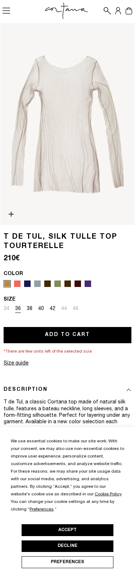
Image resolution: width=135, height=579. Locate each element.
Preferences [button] (42, 509)
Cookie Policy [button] (108, 494)
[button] (105, 10)
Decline (67, 546)
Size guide (16, 363)
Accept (67, 530)
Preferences (67, 562)
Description (26, 389)
